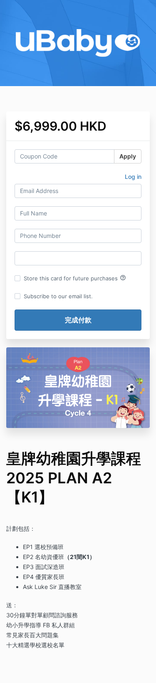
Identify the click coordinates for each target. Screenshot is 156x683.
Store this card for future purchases (75, 278)
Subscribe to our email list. (58, 296)
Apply (127, 156)
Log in (133, 176)
